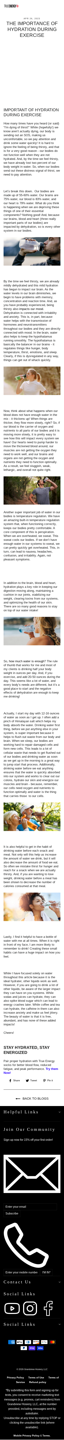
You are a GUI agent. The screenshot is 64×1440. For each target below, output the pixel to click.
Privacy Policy (15, 1377)
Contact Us (17, 1282)
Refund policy (37, 1382)
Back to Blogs (35, 1098)
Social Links (20, 1324)
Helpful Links (21, 1112)
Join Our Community (29, 1129)
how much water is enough (26, 661)
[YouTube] (13, 1316)
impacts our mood (31, 309)
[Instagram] (30, 1316)
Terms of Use (36, 1377)
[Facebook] (48, 1316)
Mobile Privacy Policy (26, 1435)
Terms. (46, 1435)
